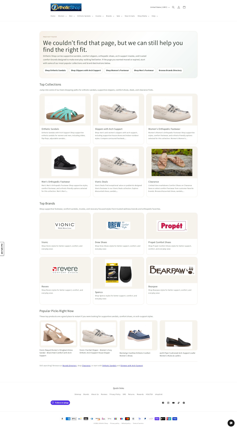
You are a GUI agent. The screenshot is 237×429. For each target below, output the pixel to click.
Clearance (86, 365)
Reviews (104, 394)
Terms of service (138, 423)
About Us (95, 394)
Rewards (140, 394)
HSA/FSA (149, 394)
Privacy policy (114, 423)
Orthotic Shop (103, 423)
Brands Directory (70, 365)
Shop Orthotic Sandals (55, 70)
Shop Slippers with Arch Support (86, 70)
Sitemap (78, 394)
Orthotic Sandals (109, 365)
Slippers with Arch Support (131, 365)
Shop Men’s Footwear (144, 70)
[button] (62, 16)
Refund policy (126, 423)
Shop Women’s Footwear (117, 70)
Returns (131, 394)
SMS (124, 394)
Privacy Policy (115, 394)
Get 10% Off (2, 249)
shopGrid (158, 394)
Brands (86, 394)
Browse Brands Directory (170, 70)
